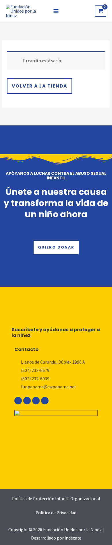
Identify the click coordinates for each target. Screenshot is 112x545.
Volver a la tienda (39, 86)
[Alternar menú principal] (56, 11)
